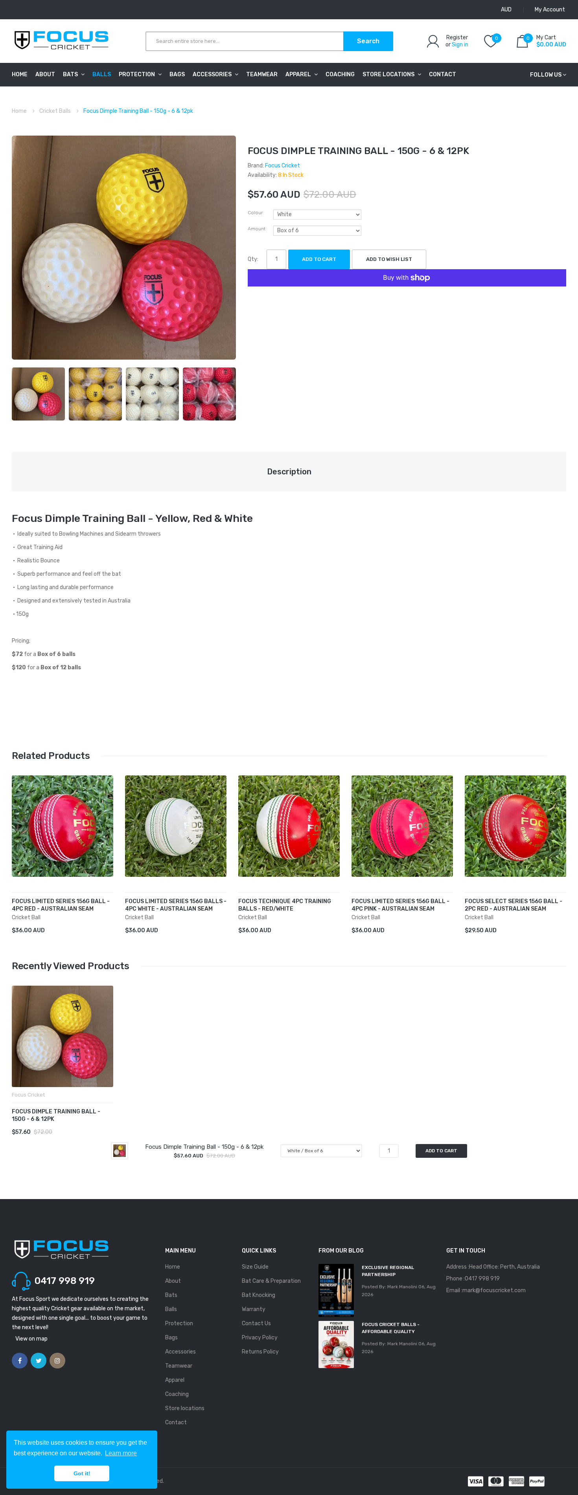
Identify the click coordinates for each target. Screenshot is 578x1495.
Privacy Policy (260, 1337)
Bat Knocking (258, 1295)
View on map (31, 1338)
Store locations (184, 1408)
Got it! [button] (82, 1473)
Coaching (177, 1394)
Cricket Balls (55, 111)
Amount (256, 228)
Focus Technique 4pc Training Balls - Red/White (284, 905)
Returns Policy (260, 1351)
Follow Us (545, 75)
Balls (171, 1309)
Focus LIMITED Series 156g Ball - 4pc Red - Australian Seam (61, 905)
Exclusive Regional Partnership (388, 1271)
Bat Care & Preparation (271, 1281)
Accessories (180, 1351)
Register (457, 37)
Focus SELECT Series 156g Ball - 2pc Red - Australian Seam (513, 905)
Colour (255, 212)
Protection (179, 1323)
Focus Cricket (282, 165)
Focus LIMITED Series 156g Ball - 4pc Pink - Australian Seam (400, 905)
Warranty (253, 1309)
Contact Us (256, 1323)
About (173, 1281)
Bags (171, 1337)
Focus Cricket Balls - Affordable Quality (391, 1328)
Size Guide (255, 1267)
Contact (176, 1422)
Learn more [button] (121, 1453)
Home (19, 111)
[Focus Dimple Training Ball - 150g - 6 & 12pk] (38, 393)
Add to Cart (319, 259)
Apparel (174, 1380)
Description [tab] (289, 471)
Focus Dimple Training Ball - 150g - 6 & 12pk (56, 1115)
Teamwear (178, 1366)
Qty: (253, 259)
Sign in (460, 44)
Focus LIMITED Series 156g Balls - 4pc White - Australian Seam (175, 905)
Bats (171, 1295)
